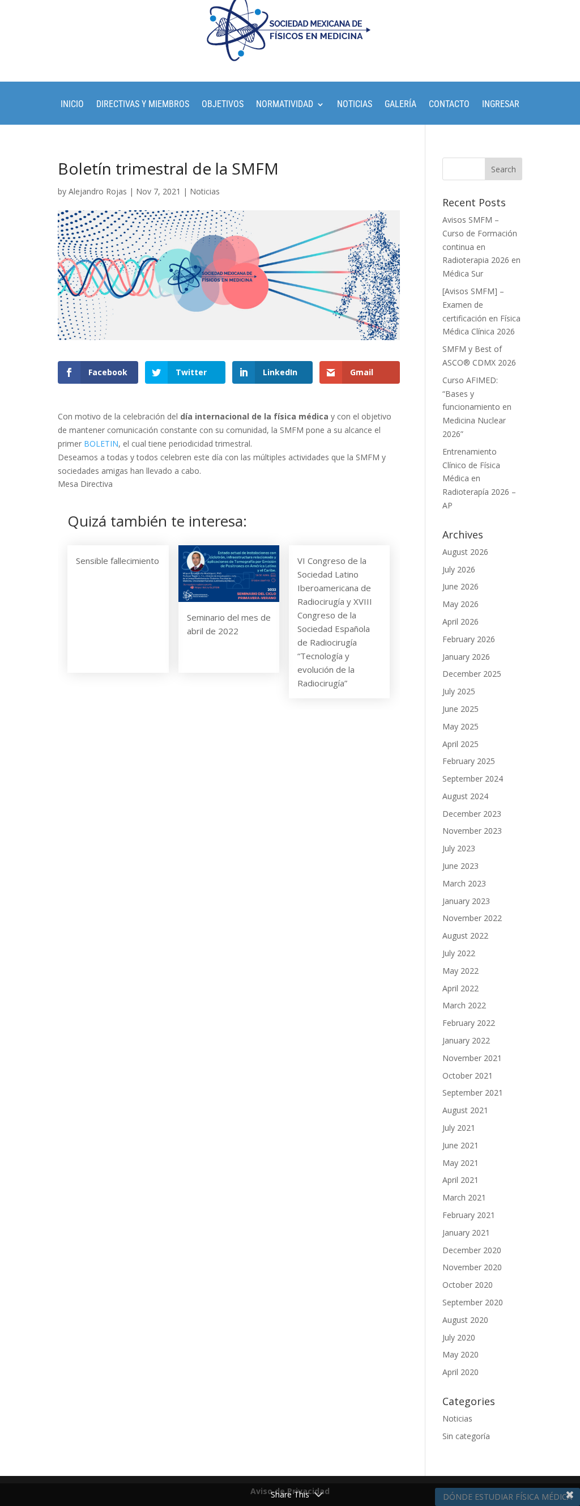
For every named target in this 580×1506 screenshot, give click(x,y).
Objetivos (223, 104)
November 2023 (472, 830)
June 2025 (460, 708)
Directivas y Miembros (142, 104)
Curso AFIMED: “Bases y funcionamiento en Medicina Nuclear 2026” (476, 407)
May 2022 (460, 970)
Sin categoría (466, 1436)
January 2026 (466, 656)
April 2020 (460, 1372)
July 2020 (458, 1337)
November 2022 (472, 918)
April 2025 (460, 744)
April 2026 (460, 621)
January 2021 (466, 1232)
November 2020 (472, 1267)
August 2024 (465, 796)
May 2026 (460, 604)
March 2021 (464, 1197)
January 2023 (466, 901)
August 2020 (465, 1319)
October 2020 (467, 1284)
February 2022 (468, 1022)
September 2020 (472, 1302)
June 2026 (460, 586)
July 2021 (458, 1127)
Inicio (72, 104)
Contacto (449, 104)
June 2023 (460, 865)
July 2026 (458, 569)
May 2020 (460, 1354)
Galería (400, 104)
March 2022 (464, 1005)
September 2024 (472, 778)
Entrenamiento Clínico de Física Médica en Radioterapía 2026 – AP (479, 478)
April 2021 (460, 1179)
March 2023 (464, 883)
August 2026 (465, 551)
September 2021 (472, 1092)
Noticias (354, 104)
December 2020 (471, 1250)
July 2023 (458, 848)
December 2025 (471, 673)
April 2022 (460, 988)
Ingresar (500, 104)
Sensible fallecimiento (117, 560)
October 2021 (467, 1075)
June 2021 (460, 1145)
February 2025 (468, 761)
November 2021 (472, 1058)
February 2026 (468, 639)
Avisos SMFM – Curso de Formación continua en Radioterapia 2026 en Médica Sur (481, 246)
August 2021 (465, 1110)
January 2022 (466, 1040)
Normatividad (284, 104)
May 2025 (460, 726)
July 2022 (458, 953)
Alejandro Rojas (98, 191)
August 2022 (465, 935)
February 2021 (468, 1215)
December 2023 (471, 813)
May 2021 (460, 1162)
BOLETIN (101, 443)
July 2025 (458, 691)
